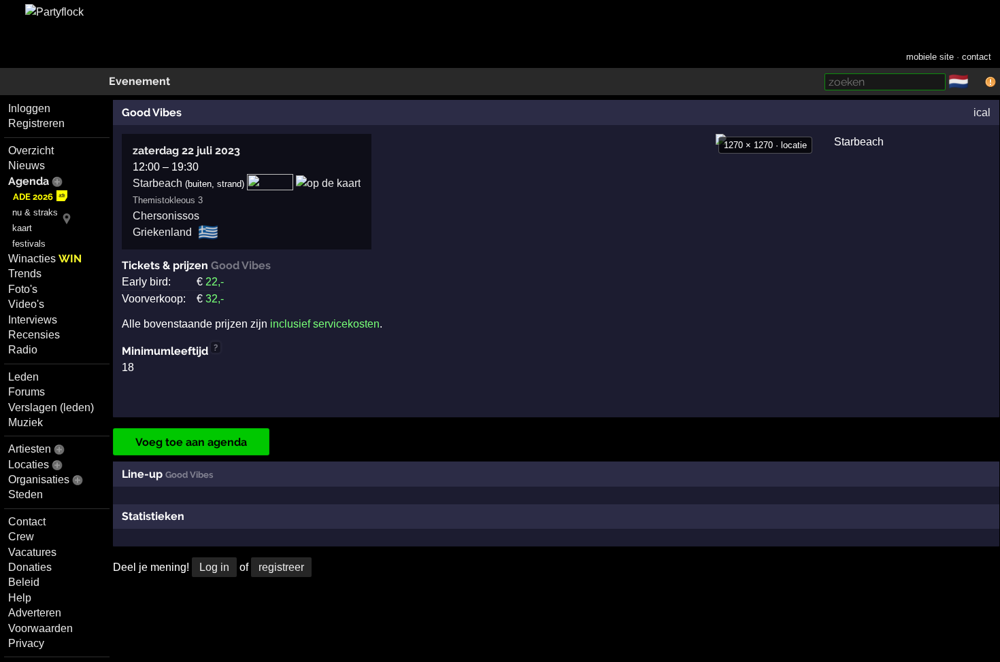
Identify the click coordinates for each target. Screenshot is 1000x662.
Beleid (23, 582)
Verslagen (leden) (51, 407)
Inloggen (29, 108)
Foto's (22, 289)
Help (19, 598)
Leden (23, 377)
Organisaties (38, 479)
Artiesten (29, 449)
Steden (25, 494)
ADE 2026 (33, 197)
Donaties (30, 567)
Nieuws (26, 165)
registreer (281, 567)
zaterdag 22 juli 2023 (186, 150)
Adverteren (34, 613)
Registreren (36, 123)
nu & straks (35, 212)
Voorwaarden (40, 628)
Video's (26, 304)
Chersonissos (166, 216)
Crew (21, 536)
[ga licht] (976, 82)
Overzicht (31, 150)
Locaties (28, 464)
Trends (24, 273)
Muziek (25, 422)
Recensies (34, 335)
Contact (27, 521)
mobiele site (930, 57)
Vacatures (32, 552)
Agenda (28, 181)
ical (981, 112)
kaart (22, 228)
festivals (29, 244)
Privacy (26, 643)
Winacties (45, 258)
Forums (26, 392)
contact (976, 57)
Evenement (139, 81)
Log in (214, 567)
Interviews (32, 320)
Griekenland (162, 232)
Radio (22, 349)
